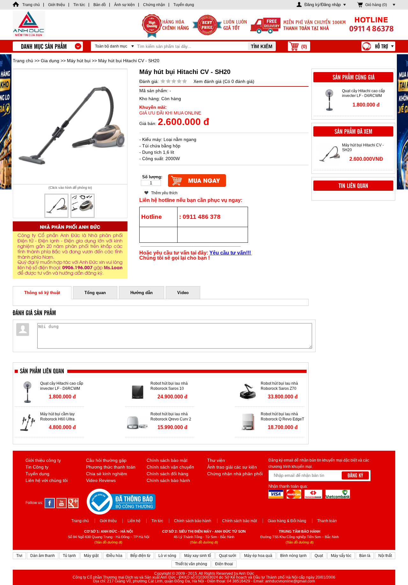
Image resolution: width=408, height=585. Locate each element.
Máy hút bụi (79, 60)
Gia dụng (50, 60)
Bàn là (364, 555)
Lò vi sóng (167, 555)
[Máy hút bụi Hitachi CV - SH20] (70, 126)
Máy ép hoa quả (258, 555)
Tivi (19, 555)
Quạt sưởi (227, 555)
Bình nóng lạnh (293, 555)
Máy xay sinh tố (197, 555)
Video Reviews (101, 480)
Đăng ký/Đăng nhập (322, 4)
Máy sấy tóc (341, 555)
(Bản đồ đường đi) (108, 542)
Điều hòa (114, 555)
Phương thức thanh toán (110, 467)
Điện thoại (224, 564)
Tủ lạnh (69, 555)
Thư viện (216, 460)
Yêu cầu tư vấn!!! (230, 252)
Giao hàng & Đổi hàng (287, 521)
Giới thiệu (108, 521)
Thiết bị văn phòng (191, 564)
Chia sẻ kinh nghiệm (106, 473)
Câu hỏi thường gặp (106, 460)
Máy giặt (91, 555)
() (304, 46)
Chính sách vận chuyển (170, 467)
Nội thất (385, 555)
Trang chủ (23, 60)
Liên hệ (134, 521)
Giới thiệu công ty (43, 460)
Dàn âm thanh (42, 555)
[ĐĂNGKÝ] (355, 475)
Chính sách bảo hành (168, 480)
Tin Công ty (37, 467)
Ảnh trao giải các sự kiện (232, 467)
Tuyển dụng (37, 473)
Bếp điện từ (140, 555)
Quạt (319, 555)
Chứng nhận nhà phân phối (235, 473)
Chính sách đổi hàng (167, 473)
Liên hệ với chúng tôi (47, 480)
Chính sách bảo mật (167, 460)
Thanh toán (327, 521)
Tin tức (157, 521)
